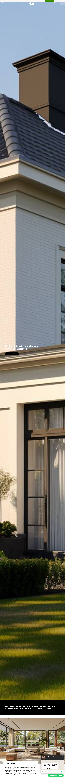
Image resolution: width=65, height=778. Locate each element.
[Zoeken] (54, 2)
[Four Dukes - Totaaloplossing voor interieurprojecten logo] (32, 3)
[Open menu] (2, 2)
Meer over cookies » (57, 1)
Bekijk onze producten (12, 353)
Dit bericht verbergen (49, 1)
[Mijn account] (56, 2)
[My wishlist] (58, 2)
